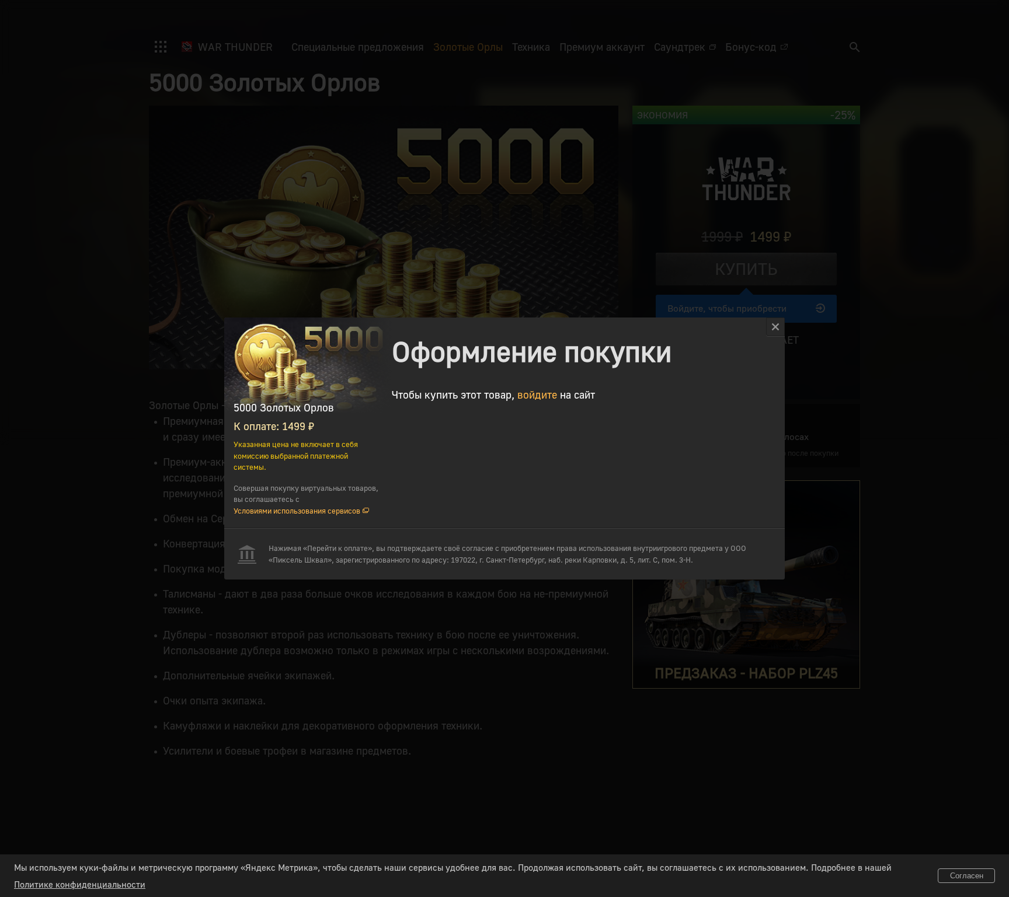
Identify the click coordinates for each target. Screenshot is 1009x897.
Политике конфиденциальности (79, 884)
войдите (537, 394)
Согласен (966, 875)
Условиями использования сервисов (297, 510)
